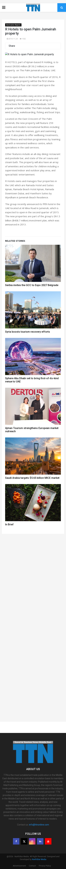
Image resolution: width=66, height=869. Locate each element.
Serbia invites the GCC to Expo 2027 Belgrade (31, 285)
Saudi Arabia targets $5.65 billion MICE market (32, 477)
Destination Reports (13, 25)
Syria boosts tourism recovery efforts (27, 331)
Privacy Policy (45, 866)
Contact (32, 866)
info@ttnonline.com (39, 824)
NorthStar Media (39, 859)
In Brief (9, 524)
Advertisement (19, 866)
